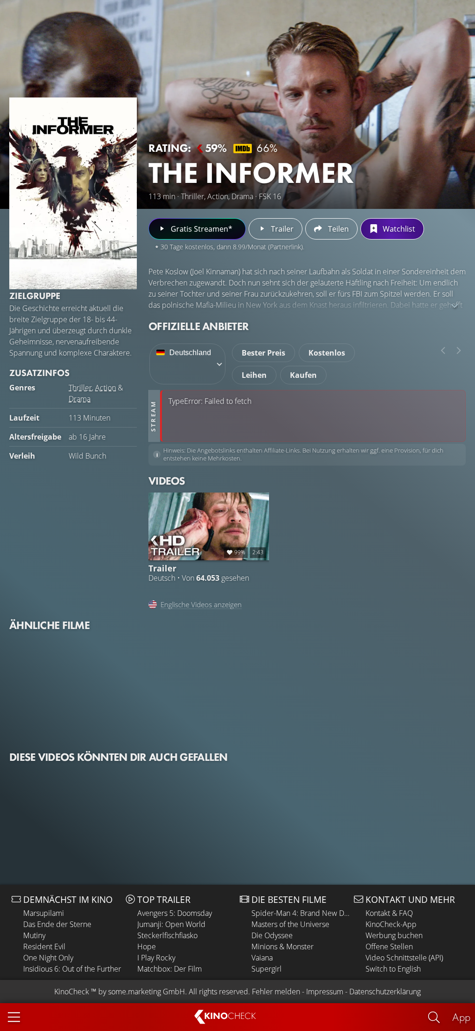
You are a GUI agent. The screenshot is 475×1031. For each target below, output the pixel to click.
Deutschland (190, 353)
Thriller (80, 388)
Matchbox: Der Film (169, 968)
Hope (146, 946)
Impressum (324, 991)
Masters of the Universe (290, 924)
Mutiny (34, 935)
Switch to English (393, 968)
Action (105, 388)
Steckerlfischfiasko (167, 935)
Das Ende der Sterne (57, 924)
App (461, 1017)
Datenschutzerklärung (385, 991)
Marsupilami (43, 913)
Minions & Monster (282, 946)
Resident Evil (44, 946)
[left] (443, 350)
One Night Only (48, 957)
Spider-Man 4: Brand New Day (300, 913)
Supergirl (266, 968)
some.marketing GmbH (146, 991)
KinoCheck (71, 991)
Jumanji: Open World (171, 924)
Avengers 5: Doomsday (174, 913)
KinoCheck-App (391, 924)
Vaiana (262, 957)
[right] (459, 350)
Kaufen (303, 375)
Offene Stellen (389, 946)
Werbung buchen (394, 935)
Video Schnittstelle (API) (404, 957)
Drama (79, 399)
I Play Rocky (156, 957)
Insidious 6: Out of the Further (72, 968)
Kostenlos (326, 353)
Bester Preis (263, 353)
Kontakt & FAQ (389, 913)
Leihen (254, 375)
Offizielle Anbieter (198, 326)
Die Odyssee (272, 935)
